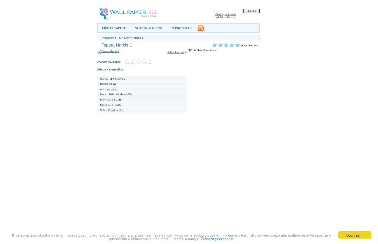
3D (120, 37)
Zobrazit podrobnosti (217, 238)
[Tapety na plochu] (129, 14)
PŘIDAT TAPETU (114, 28)
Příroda (112, 110)
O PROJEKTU (182, 28)
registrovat (230, 14)
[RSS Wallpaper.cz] (200, 30)
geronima (112, 89)
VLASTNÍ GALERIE (149, 28)
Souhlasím (355, 235)
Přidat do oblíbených (225, 17)
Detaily (101, 69)
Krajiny (127, 37)
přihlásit (219, 14)
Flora (121, 110)
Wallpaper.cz (109, 37)
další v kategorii (176, 52)
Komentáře (115, 69)
